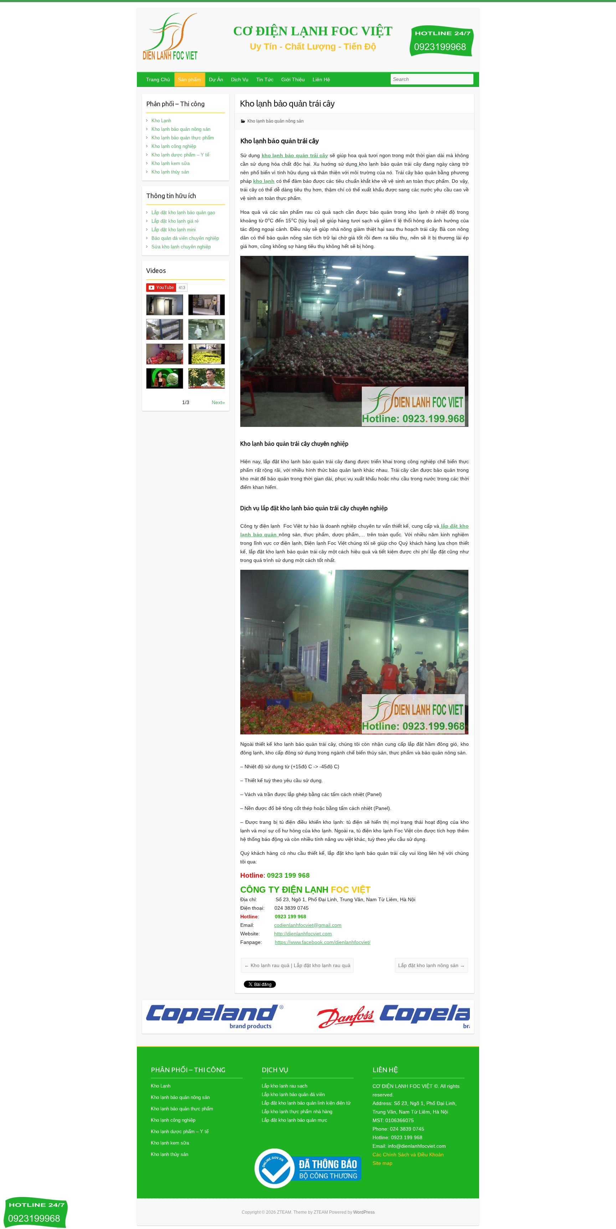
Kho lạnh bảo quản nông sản (275, 121)
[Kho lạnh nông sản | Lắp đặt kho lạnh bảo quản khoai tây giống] (164, 378)
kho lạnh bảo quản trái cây (295, 155)
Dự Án (216, 79)
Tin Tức (264, 79)
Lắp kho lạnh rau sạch (284, 1086)
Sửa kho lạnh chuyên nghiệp (181, 246)
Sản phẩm (189, 79)
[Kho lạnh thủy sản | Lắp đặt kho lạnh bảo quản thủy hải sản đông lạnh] (206, 329)
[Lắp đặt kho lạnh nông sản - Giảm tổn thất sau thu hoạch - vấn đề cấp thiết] (206, 378)
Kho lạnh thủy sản (170, 172)
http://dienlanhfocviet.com (303, 933)
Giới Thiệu (293, 79)
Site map (382, 1163)
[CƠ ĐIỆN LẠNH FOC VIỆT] (170, 36)
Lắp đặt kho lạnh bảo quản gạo (183, 212)
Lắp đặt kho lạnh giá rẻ (175, 221)
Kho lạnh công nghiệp (174, 146)
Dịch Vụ (239, 79)
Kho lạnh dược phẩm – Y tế (180, 155)
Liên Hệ (321, 79)
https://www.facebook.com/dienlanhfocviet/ (322, 942)
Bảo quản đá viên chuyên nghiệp (185, 238)
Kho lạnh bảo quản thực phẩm (183, 137)
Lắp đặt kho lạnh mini (174, 229)
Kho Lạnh (161, 120)
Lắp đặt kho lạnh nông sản (431, 965)
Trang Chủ (158, 79)
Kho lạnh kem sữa (171, 163)
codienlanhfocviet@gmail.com (308, 925)
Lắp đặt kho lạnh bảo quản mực (294, 1120)
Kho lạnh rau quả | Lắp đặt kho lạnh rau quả (297, 965)
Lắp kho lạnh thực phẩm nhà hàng (297, 1111)
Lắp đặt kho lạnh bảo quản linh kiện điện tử (306, 1103)
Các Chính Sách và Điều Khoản (408, 1154)
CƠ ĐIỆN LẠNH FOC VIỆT (312, 31)
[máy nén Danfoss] (228, 1017)
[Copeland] (331, 1017)
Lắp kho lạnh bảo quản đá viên (293, 1094)
